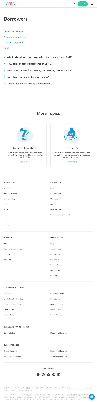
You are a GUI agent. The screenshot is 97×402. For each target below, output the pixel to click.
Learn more (25, 162)
